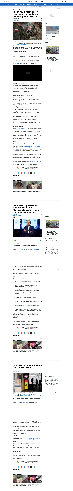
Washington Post (22, 128)
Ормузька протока (39, 6)
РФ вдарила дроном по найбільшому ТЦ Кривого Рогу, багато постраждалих (52, 37)
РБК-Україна (25, 54)
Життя (37, 4)
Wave (45, 4)
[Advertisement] (27, 258)
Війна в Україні (45, 6)
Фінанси (22, 202)
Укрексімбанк (36, 249)
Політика (28, 4)
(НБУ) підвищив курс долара (31, 438)
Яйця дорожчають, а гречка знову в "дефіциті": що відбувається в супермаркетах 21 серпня (51, 246)
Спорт (41, 4)
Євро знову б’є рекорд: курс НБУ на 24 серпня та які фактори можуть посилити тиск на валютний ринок (52, 252)
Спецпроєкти (54, 4)
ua (4, 1)
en (6, 1)
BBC (36, 54)
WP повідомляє (21, 134)
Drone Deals (33, 6)
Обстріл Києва (27, 6)
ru (8, 1)
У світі (22, 9)
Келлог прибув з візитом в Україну (51, 249)
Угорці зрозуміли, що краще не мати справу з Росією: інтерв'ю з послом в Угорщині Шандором (52, 59)
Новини (17, 4)
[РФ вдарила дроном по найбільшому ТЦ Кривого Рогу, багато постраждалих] (52, 30)
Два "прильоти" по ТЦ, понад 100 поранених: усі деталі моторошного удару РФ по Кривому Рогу (51, 241)
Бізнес (33, 4)
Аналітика (22, 4)
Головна (14, 9)
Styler (48, 4)
